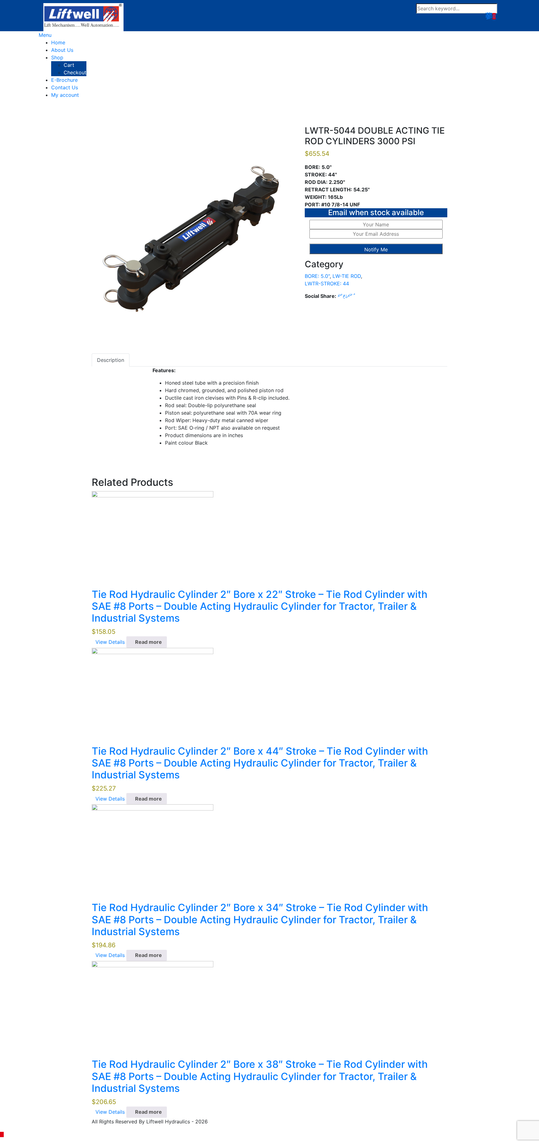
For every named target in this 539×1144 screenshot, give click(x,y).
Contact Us (64, 87)
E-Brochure (64, 80)
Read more (148, 642)
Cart (69, 65)
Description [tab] (110, 360)
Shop (57, 57)
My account (65, 95)
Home (58, 42)
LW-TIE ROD (347, 276)
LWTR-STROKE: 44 (327, 283)
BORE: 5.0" (317, 276)
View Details (110, 642)
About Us (62, 50)
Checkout (75, 72)
